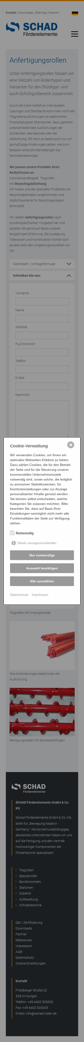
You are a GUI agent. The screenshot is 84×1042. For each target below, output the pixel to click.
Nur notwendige (42, 555)
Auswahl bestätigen (42, 568)
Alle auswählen (42, 581)
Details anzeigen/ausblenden (37, 543)
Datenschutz (19, 594)
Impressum (40, 594)
